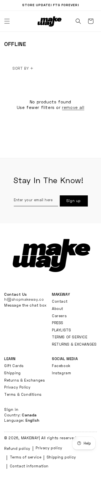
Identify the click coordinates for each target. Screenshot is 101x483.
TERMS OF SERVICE (70, 337)
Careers (59, 316)
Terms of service (26, 457)
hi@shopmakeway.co (24, 299)
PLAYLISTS (61, 330)
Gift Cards (14, 365)
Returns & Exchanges (24, 380)
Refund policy (17, 448)
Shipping (12, 373)
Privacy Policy (17, 387)
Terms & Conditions (23, 394)
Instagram (61, 373)
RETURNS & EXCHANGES (74, 344)
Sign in (11, 409)
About (57, 308)
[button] (78, 21)
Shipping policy (61, 457)
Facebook (61, 365)
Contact (59, 301)
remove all (73, 107)
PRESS (57, 323)
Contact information (29, 466)
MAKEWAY (30, 438)
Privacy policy (49, 448)
